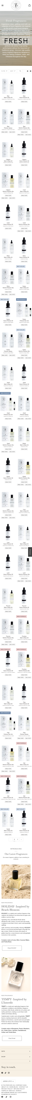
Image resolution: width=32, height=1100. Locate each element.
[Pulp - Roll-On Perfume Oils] (8, 751)
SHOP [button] (3, 1056)
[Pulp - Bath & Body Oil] (8, 690)
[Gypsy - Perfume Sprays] (8, 338)
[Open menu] (4, 5)
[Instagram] (9, 1073)
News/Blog (13, 1087)
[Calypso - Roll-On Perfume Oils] (8, 178)
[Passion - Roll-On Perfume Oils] (8, 624)
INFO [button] (3, 1051)
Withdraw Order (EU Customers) (14, 1092)
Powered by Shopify (9, 1094)
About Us (5, 1087)
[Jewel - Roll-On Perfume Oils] (8, 431)
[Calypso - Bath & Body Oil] (8, 147)
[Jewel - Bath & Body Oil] (8, 370)
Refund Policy (19, 1089)
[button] (16, 1061)
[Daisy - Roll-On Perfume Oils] (8, 274)
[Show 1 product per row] (27, 71)
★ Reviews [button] (30, 552)
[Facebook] (2, 1073)
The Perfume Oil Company (13, 1085)
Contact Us (23, 1087)
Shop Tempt (12, 1038)
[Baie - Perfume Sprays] (8, 114)
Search (18, 1090)
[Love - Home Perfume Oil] (8, 530)
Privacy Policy (7, 1089)
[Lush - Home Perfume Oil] (8, 561)
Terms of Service (8, 1090)
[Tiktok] (5, 1073)
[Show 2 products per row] (30, 71)
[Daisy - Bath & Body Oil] (8, 244)
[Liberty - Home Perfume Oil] (8, 464)
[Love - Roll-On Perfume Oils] (8, 497)
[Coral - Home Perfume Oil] (8, 211)
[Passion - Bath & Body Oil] (8, 594)
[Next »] (21, 839)
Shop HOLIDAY (12, 948)
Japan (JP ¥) (7, 1081)
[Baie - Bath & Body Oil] (8, 84)
